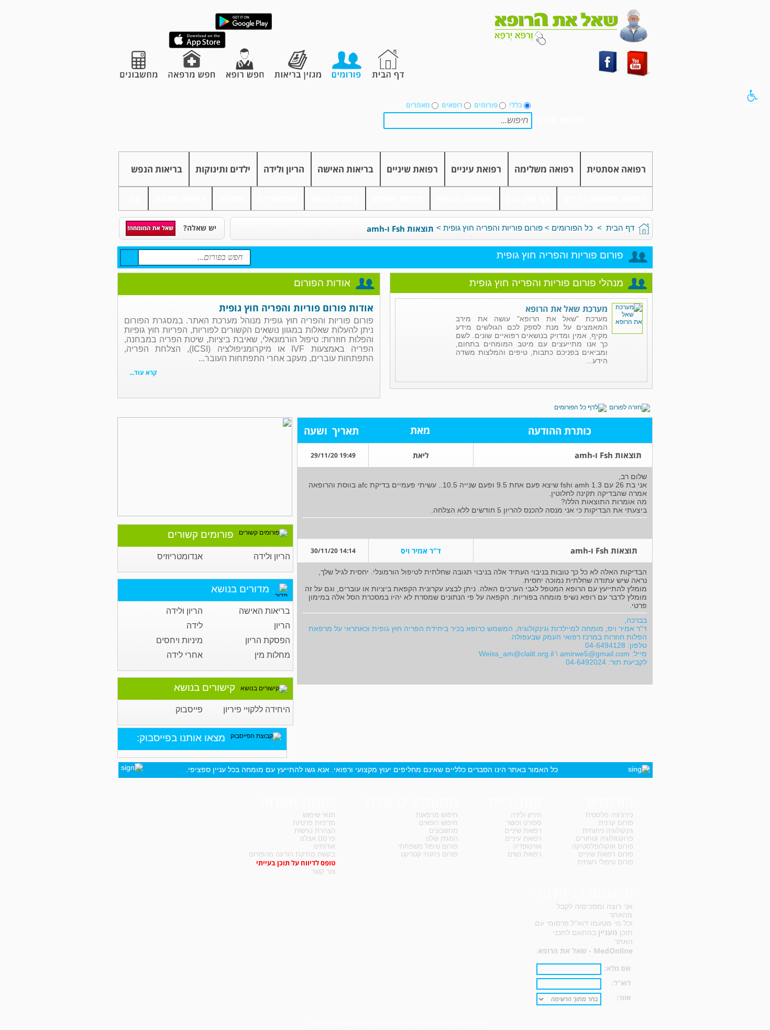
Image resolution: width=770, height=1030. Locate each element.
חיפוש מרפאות (437, 815)
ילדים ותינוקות (222, 169)
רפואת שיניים (412, 169)
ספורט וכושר (335, 198)
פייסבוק (189, 709)
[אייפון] (197, 46)
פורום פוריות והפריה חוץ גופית (493, 227)
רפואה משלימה (544, 169)
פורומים (486, 105)
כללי (515, 105)
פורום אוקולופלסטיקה (602, 846)
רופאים (452, 105)
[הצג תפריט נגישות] (752, 95)
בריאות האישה (345, 169)
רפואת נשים (525, 854)
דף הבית (620, 227)
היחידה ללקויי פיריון (256, 709)
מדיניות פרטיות (314, 823)
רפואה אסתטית (616, 169)
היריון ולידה (526, 815)
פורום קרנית (616, 823)
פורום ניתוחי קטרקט (429, 854)
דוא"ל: (621, 983)
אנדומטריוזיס (180, 556)
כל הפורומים (572, 227)
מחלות (231, 198)
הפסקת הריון (267, 640)
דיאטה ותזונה (180, 198)
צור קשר (323, 871)
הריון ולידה (283, 169)
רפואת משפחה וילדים (604, 198)
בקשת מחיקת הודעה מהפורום (292, 854)
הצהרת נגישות (314, 830)
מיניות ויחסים (397, 198)
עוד (134, 198)
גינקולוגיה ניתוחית (607, 830)
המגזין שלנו (442, 838)
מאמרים (418, 105)
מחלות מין (272, 654)
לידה (194, 625)
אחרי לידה (185, 654)
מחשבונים (443, 830)
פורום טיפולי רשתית (605, 862)
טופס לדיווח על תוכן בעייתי (295, 863)
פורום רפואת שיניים (605, 854)
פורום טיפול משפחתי (428, 846)
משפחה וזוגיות (464, 198)
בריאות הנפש (156, 169)
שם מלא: (617, 968)
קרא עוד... (143, 372)
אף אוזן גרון (528, 198)
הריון (282, 625)
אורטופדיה (277, 198)
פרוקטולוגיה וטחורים (604, 838)
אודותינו (324, 846)
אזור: (624, 997)
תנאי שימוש (319, 815)
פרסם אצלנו (317, 838)
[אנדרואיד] (243, 27)
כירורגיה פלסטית (609, 815)
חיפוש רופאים (438, 823)
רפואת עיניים (476, 169)
